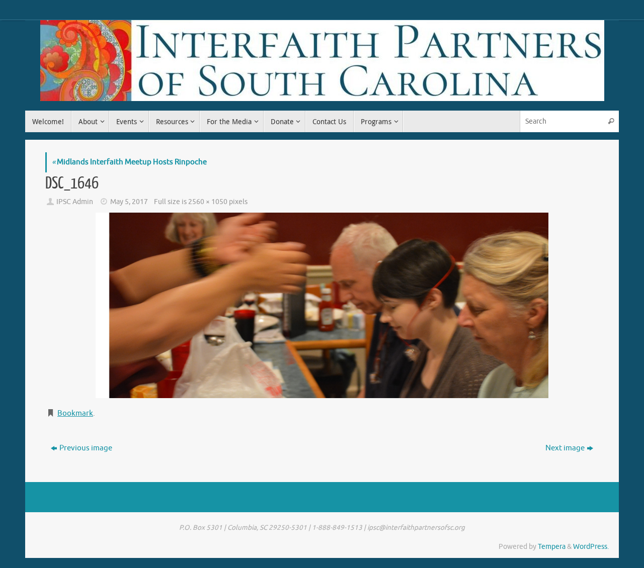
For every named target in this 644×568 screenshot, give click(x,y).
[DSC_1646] (322, 305)
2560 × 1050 (207, 202)
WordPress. (591, 546)
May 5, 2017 (129, 202)
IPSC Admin (74, 202)
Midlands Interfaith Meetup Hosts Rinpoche (129, 162)
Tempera (552, 546)
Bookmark (75, 413)
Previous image (85, 448)
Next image (565, 448)
